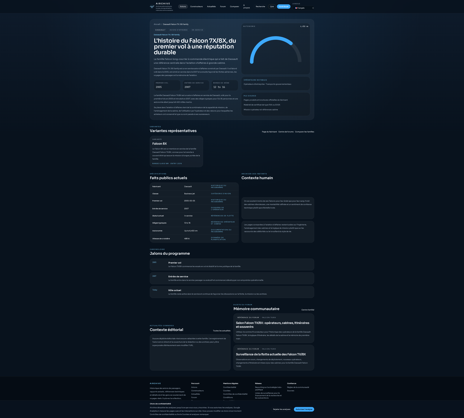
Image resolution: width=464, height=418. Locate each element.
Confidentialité (229, 387)
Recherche (260, 6)
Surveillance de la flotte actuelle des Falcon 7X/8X (271, 354)
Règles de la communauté (298, 387)
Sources (290, 391)
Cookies (226, 391)
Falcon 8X (159, 144)
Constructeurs (196, 6)
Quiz (272, 6)
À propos (246, 6)
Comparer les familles (304, 132)
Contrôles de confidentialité (235, 394)
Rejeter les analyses (281, 409)
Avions (183, 6)
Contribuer (284, 6)
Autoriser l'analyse (304, 409)
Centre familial (307, 310)
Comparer (234, 6)
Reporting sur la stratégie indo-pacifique (268, 388)
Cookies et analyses (190, 414)
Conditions (228, 397)
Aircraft (157, 24)
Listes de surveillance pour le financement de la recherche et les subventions (268, 395)
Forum (223, 6)
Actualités (211, 6)
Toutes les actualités (222, 331)
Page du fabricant (269, 132)
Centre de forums (286, 132)
